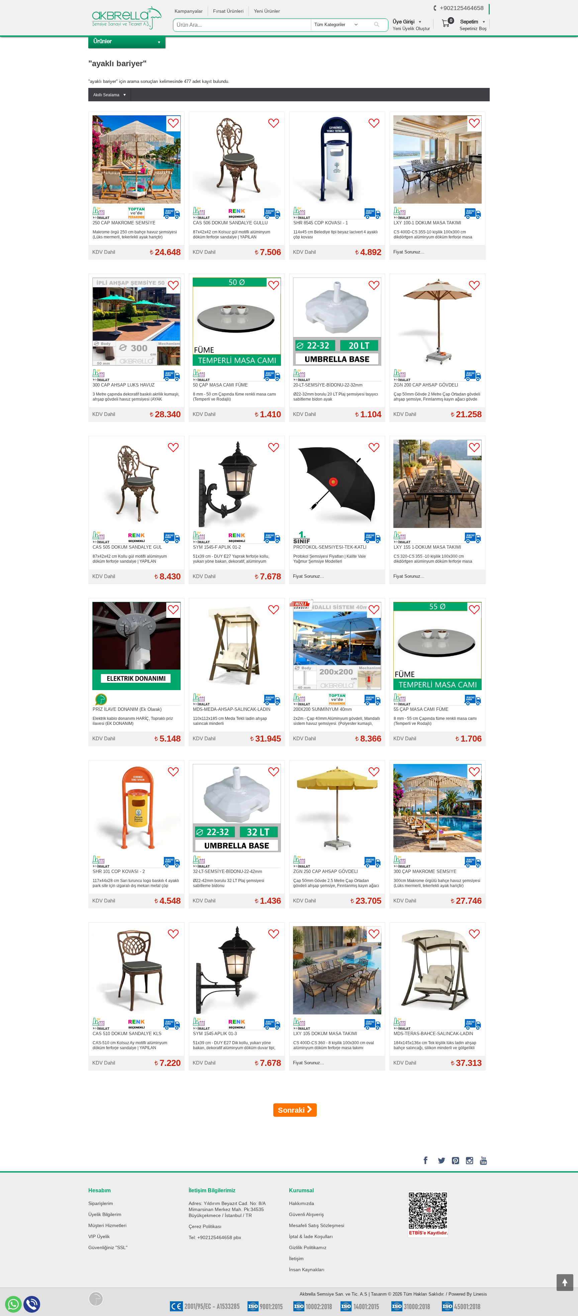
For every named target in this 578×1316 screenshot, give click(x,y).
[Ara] (376, 24)
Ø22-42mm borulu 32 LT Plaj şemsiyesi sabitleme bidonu (228, 883)
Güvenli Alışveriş (306, 1214)
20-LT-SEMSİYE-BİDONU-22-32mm (328, 385)
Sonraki (292, 1110)
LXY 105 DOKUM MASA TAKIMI (325, 1033)
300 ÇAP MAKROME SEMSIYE (425, 871)
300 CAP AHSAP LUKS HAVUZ (124, 385)
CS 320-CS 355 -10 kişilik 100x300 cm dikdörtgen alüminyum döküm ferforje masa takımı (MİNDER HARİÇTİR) (433, 559)
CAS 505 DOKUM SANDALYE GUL (127, 547)
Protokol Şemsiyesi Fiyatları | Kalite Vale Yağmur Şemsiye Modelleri (329, 559)
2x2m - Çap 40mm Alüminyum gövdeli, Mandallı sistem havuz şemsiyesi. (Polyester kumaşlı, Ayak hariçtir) (336, 721)
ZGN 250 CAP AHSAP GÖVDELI (325, 871)
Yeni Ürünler (267, 11)
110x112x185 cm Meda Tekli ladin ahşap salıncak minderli (230, 721)
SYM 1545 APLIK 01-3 (215, 1033)
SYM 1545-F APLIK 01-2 (217, 547)
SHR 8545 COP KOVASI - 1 (320, 222)
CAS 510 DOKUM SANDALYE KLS (127, 1033)
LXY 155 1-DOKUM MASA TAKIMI (427, 547)
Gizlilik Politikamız (307, 1247)
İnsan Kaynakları (306, 1269)
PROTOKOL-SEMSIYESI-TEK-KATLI (330, 547)
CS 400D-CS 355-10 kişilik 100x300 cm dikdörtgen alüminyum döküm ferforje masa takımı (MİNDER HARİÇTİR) (433, 235)
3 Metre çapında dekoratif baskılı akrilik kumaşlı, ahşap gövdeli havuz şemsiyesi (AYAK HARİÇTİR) (136, 397)
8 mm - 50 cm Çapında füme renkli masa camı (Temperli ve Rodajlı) (234, 397)
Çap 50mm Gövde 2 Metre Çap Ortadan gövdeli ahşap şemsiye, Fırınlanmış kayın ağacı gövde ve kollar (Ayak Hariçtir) (437, 397)
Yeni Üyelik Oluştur (411, 28)
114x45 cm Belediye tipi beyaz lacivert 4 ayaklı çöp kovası (335, 234)
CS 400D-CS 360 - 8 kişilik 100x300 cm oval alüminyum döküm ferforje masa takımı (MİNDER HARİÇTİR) (333, 1045)
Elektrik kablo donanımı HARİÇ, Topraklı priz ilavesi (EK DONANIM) (133, 721)
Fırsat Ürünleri (228, 11)
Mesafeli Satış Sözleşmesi (316, 1225)
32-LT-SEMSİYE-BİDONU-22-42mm (227, 871)
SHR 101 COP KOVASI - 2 (119, 871)
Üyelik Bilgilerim (104, 1214)
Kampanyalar (189, 11)
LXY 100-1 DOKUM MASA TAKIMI (427, 222)
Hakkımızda (301, 1203)
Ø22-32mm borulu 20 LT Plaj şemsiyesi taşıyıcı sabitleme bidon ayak (335, 397)
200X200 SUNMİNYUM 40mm (322, 709)
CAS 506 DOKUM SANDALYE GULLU (230, 222)
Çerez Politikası (205, 1226)
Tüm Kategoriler (329, 24)
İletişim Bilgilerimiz (212, 1190)
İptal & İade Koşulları (311, 1236)
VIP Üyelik (99, 1236)
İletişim (296, 1258)
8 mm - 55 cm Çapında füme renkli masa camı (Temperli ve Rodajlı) (435, 721)
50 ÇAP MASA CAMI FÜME (220, 385)
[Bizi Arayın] (435, 8)
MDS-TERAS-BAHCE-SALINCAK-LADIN (433, 1033)
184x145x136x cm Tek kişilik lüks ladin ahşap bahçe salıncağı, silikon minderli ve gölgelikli (435, 1045)
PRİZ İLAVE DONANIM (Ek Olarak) (127, 709)
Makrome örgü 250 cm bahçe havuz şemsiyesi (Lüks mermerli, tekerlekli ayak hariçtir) (135, 234)
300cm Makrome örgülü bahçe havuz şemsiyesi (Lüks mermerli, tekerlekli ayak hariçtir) (437, 883)
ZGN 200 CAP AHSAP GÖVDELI (426, 385)
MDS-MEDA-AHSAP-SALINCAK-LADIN (231, 709)
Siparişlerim (100, 1203)
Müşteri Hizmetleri (107, 1225)
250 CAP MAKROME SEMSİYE (124, 222)
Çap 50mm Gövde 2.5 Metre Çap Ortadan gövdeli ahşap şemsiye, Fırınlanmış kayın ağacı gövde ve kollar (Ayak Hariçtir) (336, 883)
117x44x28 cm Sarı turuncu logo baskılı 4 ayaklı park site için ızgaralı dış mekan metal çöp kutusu (136, 883)
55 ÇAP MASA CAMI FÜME (421, 709)
